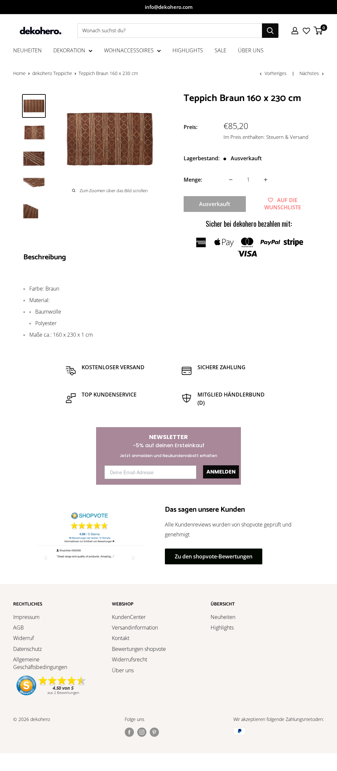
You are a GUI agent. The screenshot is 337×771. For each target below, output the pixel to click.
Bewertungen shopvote (139, 649)
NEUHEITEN (27, 50)
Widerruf (23, 638)
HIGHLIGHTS (187, 50)
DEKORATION (69, 50)
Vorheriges (276, 73)
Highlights (222, 627)
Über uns (123, 670)
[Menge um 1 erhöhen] (265, 180)
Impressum (26, 617)
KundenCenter (129, 617)
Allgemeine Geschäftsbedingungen (40, 663)
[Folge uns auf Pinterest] (154, 731)
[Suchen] (270, 30)
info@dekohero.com (169, 7)
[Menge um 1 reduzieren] (231, 180)
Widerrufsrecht (129, 659)
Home (19, 73)
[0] (318, 31)
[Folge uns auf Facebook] (129, 731)
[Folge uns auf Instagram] (141, 731)
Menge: (193, 179)
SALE (220, 50)
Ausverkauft (214, 204)
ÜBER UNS (251, 50)
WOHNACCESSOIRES (129, 50)
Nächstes (309, 73)
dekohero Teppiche (52, 73)
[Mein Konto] (295, 30)
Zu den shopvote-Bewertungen (213, 556)
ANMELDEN (221, 471)
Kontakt (120, 638)
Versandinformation (135, 627)
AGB (18, 627)
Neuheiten (223, 617)
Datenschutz (27, 649)
